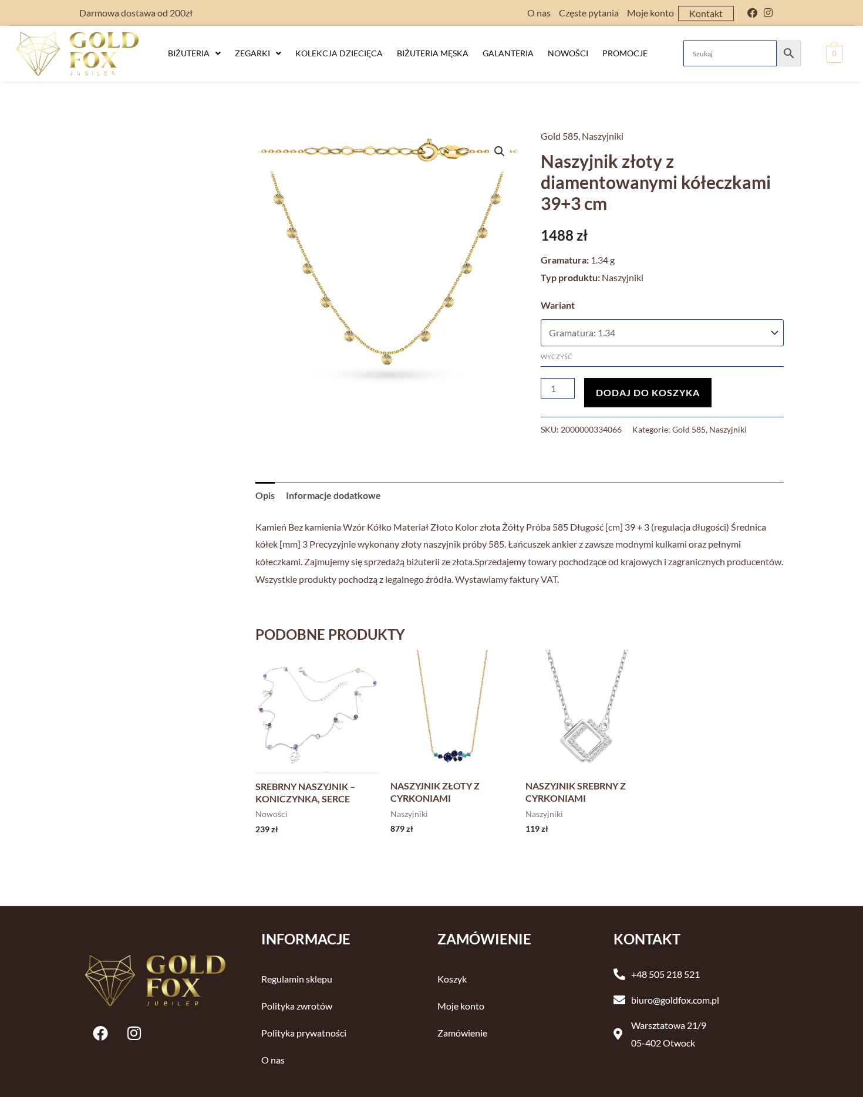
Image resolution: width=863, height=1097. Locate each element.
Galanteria (508, 53)
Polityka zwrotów (296, 1005)
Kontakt (706, 13)
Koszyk (452, 978)
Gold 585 (559, 135)
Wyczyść (556, 356)
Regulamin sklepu (296, 978)
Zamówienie (462, 1032)
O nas (539, 12)
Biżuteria (189, 53)
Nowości (568, 53)
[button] (194, 53)
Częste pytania (589, 12)
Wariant (558, 304)
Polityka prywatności (303, 1032)
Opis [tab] (265, 495)
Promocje (625, 53)
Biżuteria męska (432, 53)
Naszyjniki (602, 135)
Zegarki (252, 53)
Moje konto (650, 12)
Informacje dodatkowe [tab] (333, 495)
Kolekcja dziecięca (339, 53)
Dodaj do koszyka (648, 392)
